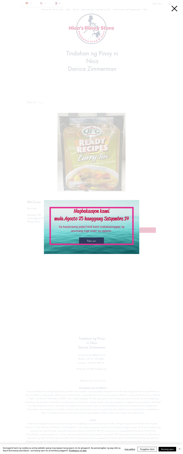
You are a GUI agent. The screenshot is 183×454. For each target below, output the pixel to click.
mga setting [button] (130, 449)
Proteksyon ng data (77, 450)
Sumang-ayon (167, 449)
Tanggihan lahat (147, 449)
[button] (174, 8)
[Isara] (179, 449)
